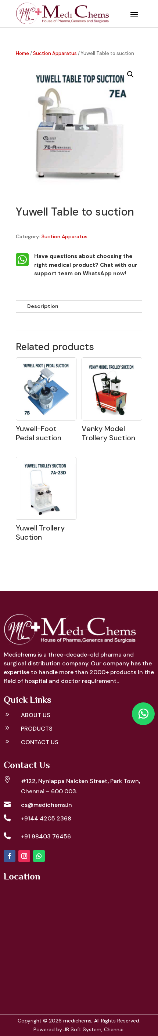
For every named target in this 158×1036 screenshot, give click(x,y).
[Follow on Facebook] (9, 856)
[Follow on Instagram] (24, 856)
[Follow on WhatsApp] (39, 856)
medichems (77, 1020)
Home (22, 53)
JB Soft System (82, 1029)
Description (42, 306)
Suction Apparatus (55, 53)
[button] (130, 74)
